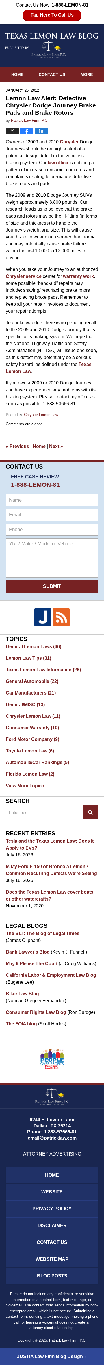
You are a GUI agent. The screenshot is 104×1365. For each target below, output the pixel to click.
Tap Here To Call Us (52, 14)
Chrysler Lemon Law (41, 415)
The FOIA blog (21, 1023)
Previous (17, 446)
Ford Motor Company (32, 739)
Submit (52, 586)
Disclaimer (52, 1225)
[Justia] (43, 617)
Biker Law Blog (22, 993)
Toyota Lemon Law (30, 750)
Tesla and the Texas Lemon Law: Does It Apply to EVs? (50, 844)
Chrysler (69, 141)
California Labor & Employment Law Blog (51, 975)
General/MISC (25, 704)
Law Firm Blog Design (50, 1356)
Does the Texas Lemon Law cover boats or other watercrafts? (49, 895)
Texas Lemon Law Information (43, 669)
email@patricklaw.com (52, 1138)
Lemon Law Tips (28, 658)
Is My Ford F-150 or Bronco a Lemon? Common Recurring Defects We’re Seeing (51, 870)
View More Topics (25, 785)
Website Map (52, 1259)
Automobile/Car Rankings (37, 762)
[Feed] (61, 617)
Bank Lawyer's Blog (28, 952)
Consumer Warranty (32, 727)
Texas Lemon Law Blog (52, 45)
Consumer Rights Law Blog (36, 1012)
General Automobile (32, 681)
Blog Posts (52, 1275)
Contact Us (52, 74)
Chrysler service (24, 276)
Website (52, 1191)
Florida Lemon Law (30, 774)
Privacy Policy (52, 1208)
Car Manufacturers (31, 692)
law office (58, 162)
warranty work (78, 276)
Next (56, 446)
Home (17, 74)
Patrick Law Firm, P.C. (68, 1340)
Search (90, 812)
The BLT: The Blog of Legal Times (42, 933)
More (87, 74)
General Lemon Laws (33, 646)
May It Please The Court (31, 963)
